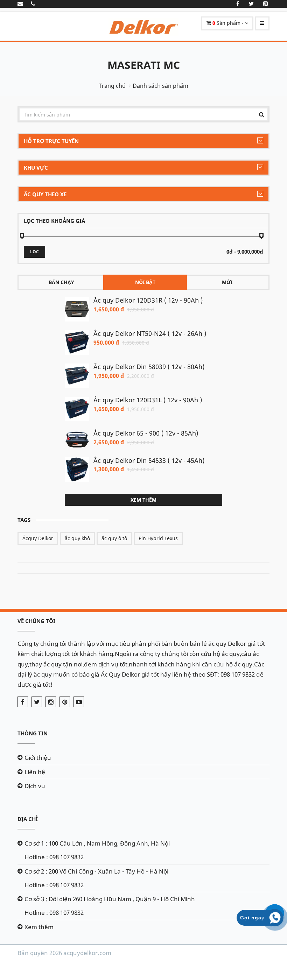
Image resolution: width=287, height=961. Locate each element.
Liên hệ (34, 772)
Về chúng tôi (36, 620)
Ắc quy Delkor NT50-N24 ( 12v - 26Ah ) (149, 333)
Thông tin (33, 733)
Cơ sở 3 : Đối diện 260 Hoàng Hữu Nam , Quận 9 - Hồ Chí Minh (109, 899)
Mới (227, 282)
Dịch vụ (34, 786)
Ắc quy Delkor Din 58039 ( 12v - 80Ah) (148, 366)
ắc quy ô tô (114, 538)
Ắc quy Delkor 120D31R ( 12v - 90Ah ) (148, 300)
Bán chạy (61, 282)
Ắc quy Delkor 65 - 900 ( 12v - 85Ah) (145, 433)
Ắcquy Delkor (37, 538)
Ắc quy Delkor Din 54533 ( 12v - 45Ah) (148, 460)
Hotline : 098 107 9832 (54, 857)
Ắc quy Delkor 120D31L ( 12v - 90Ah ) (147, 400)
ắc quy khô (77, 538)
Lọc (34, 252)
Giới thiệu (37, 758)
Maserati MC (143, 65)
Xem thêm (143, 499)
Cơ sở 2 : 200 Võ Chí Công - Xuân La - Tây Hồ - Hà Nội (96, 871)
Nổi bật (145, 282)
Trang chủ (112, 86)
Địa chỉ (28, 818)
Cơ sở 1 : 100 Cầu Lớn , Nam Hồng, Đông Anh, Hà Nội (97, 843)
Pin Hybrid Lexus (158, 538)
